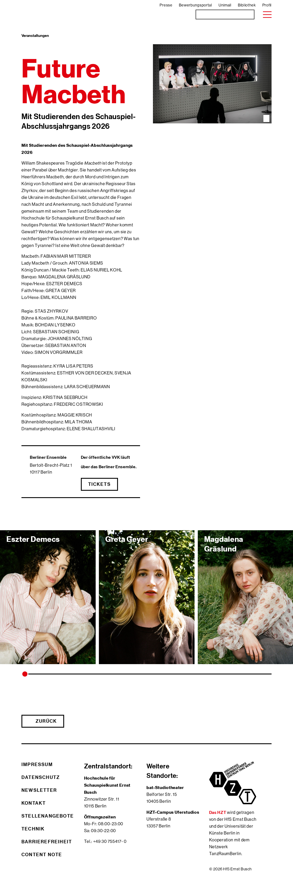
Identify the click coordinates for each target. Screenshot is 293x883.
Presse (166, 5)
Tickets (99, 484)
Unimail (225, 5)
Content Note (41, 854)
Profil (267, 5)
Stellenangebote (47, 815)
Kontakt (33, 803)
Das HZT (218, 812)
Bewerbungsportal (195, 5)
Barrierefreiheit (46, 841)
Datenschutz (40, 777)
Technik (33, 828)
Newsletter (39, 790)
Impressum (37, 764)
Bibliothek (247, 5)
